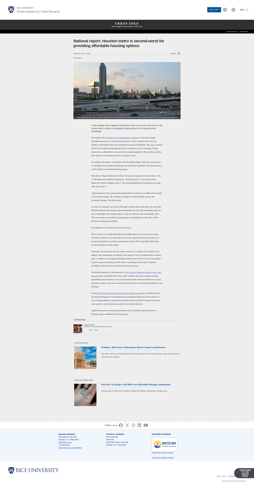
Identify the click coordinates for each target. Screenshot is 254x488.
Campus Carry (242, 481)
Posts (96, 330)
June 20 (125, 314)
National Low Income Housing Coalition (121, 138)
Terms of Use (225, 481)
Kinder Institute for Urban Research (38, 11)
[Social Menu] (225, 10)
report (152, 145)
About (224, 476)
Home (218, 476)
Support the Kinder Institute (162, 458)
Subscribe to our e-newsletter (70, 448)
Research (232, 476)
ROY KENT (77, 58)
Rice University (25, 8)
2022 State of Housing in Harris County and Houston (117, 293)
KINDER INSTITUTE (232, 31)
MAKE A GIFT (214, 10)
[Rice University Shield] (11, 10)
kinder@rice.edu (65, 442)
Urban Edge (127, 23)
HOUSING (173, 53)
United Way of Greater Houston (163, 453)
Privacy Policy (233, 481)
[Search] (233, 10)
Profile (90, 330)
